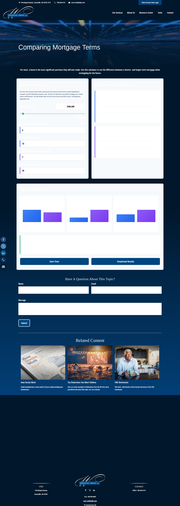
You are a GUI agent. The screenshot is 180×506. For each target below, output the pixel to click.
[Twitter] (3, 246)
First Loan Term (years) (29, 137)
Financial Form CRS (91, 505)
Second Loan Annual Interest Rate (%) (36, 151)
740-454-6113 (61, 2)
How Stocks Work (28, 382)
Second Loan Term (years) (31, 164)
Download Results (125, 261)
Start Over (54, 261)
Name (20, 283)
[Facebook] (3, 239)
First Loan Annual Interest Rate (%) (35, 124)
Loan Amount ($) (27, 106)
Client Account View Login (150, 2)
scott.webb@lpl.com (78, 2)
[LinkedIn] (3, 253)
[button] (117, 12)
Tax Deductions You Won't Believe (82, 382)
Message (22, 300)
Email (93, 283)
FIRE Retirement (121, 382)
